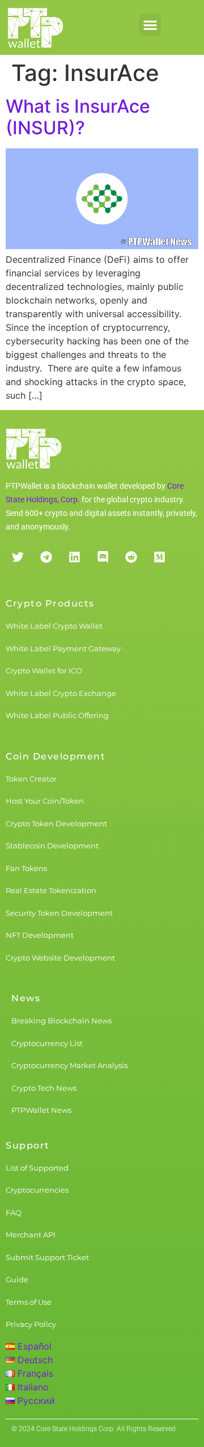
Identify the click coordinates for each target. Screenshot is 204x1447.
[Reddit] (131, 557)
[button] (150, 25)
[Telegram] (46, 557)
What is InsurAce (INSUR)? (78, 117)
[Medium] (159, 557)
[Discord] (102, 557)
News (25, 998)
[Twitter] (17, 557)
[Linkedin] (74, 557)
